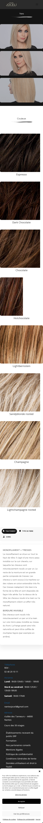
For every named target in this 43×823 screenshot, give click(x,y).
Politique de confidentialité (26, 819)
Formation (11, 740)
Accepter (21, 801)
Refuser (21, 807)
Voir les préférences (22, 814)
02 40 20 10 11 (11, 671)
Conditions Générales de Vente (21, 758)
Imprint (38, 819)
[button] (39, 771)
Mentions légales (14, 749)
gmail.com (23, 706)
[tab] (9, 531)
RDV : (6, 667)
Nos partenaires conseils (18, 745)
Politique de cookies (9, 819)
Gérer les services (21, 795)
